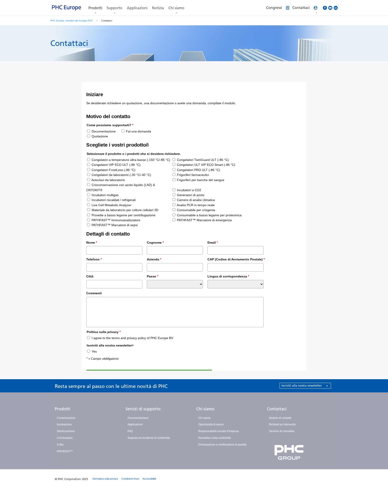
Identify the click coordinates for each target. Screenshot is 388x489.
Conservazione (66, 418)
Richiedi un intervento (282, 424)
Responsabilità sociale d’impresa (218, 431)
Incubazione (64, 424)
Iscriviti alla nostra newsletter (305, 385)
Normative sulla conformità (214, 437)
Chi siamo (176, 8)
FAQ (130, 431)
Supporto (114, 8)
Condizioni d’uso (130, 478)
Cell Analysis (65, 437)
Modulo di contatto (280, 418)
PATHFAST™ (65, 451)
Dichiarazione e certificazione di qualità (222, 444)
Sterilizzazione (66, 431)
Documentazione (138, 418)
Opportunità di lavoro (211, 424)
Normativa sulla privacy (105, 478)
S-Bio (60, 444)
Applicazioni (137, 8)
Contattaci (277, 409)
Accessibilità (149, 478)
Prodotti (95, 8)
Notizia (158, 8)
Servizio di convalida (281, 431)
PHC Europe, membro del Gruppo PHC (71, 20)
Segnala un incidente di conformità (149, 437)
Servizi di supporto (143, 409)
